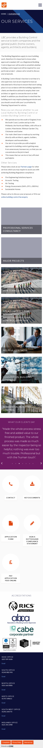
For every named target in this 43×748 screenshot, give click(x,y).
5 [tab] (26, 463)
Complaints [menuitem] (6, 742)
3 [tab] (19, 463)
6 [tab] (29, 463)
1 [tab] (12, 463)
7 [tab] (33, 463)
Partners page (26, 167)
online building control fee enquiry (14, 197)
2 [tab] (16, 463)
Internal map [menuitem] (28, 742)
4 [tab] (23, 463)
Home (3, 14)
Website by (5, 746)
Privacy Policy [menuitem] (16, 742)
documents (32, 498)
